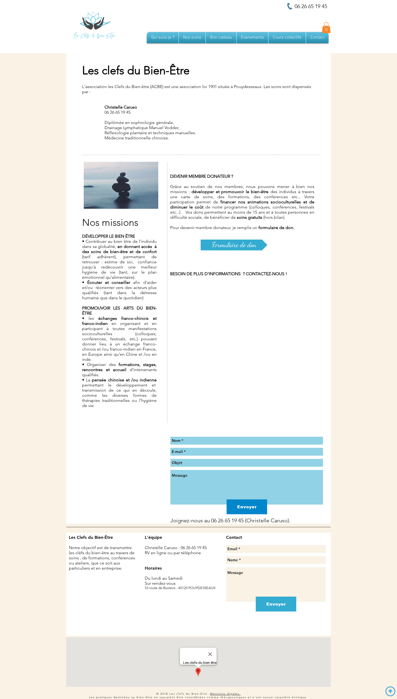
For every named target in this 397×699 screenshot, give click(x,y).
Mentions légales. (225, 693)
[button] (326, 27)
